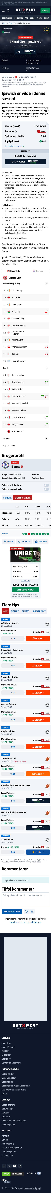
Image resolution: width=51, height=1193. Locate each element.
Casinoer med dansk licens (14, 1089)
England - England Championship (33, 61)
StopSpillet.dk (13, 4)
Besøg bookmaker (25, 589)
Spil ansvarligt (9, 2)
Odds (32, 18)
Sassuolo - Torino (9, 677)
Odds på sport (8, 1047)
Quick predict (39, 611)
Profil (10, 541)
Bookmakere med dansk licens (15, 1085)
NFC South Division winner (14, 812)
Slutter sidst (7, 839)
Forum (39, 18)
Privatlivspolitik (9, 1151)
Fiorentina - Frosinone (12, 650)
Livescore (6, 1116)
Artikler (5, 1050)
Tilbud (4, 1093)
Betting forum (8, 1104)
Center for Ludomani (11, 1062)
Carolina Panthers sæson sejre (15, 785)
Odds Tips (6, 1043)
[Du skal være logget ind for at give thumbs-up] (14, 79)
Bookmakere (7, 18)
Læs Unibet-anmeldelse (14, 146)
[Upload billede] (32, 911)
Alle (5, 611)
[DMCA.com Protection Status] (13, 1174)
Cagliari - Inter (8, 731)
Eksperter (6, 1054)
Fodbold (5, 60)
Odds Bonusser (9, 1077)
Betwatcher (7, 1108)
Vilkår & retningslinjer (12, 1147)
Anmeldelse (25, 580)
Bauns (11, 76)
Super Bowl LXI (8, 758)
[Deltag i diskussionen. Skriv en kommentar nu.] (25, 900)
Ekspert (15, 611)
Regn (7, 68)
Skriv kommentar (12, 911)
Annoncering (7, 1143)
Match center (7, 28)
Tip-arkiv (25, 541)
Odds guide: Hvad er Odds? (14, 1120)
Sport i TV (6, 1058)
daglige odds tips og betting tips (25, 922)
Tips (26, 18)
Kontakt (5, 1135)
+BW (46, 30)
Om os (5, 1139)
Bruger (25, 611)
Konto (45, 10)
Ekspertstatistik (22, 497)
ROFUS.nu (27, 2)
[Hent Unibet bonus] (25, 554)
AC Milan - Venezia (10, 623)
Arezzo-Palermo (8, 704)
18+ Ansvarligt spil (32, 1188)
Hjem (4, 23)
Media (46, 18)
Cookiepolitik (7, 1155)
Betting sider (8, 1073)
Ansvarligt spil (8, 1124)
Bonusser (18, 18)
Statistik (7, 497)
